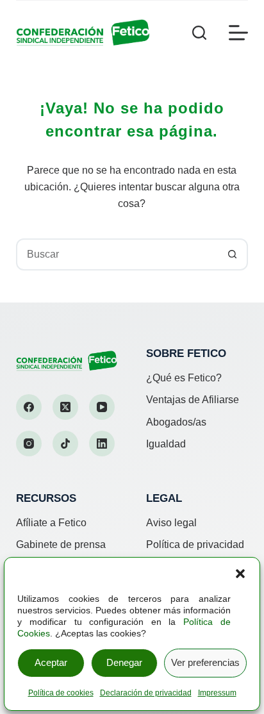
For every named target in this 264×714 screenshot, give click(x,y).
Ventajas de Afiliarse (192, 399)
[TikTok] (65, 443)
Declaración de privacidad (146, 692)
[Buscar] (199, 33)
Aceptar (51, 662)
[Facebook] (29, 407)
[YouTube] (102, 407)
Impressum (217, 692)
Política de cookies (61, 692)
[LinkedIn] (102, 443)
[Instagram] (29, 443)
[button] (240, 573)
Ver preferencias (205, 662)
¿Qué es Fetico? (184, 377)
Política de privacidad (195, 544)
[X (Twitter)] (65, 407)
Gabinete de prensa (61, 544)
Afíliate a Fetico (51, 522)
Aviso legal (171, 522)
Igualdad (166, 443)
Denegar (124, 662)
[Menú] (238, 32)
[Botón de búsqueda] (232, 254)
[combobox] (117, 254)
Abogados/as (176, 422)
